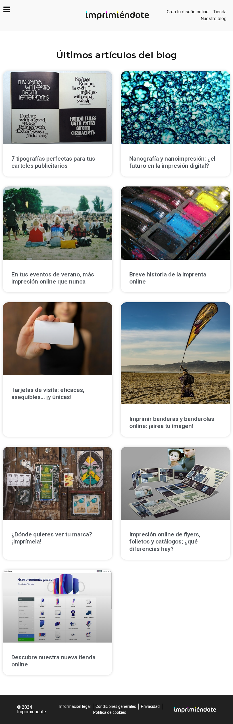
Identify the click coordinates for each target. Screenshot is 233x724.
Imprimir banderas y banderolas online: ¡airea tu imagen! (171, 422)
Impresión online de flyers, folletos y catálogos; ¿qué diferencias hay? (164, 541)
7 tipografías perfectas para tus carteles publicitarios (53, 162)
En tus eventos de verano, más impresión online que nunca (52, 278)
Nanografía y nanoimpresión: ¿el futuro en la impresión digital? (172, 162)
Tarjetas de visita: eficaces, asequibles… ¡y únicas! (47, 393)
